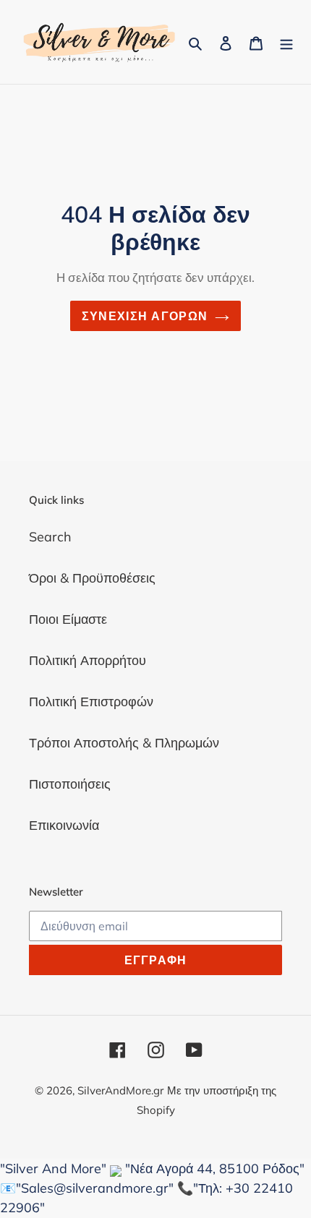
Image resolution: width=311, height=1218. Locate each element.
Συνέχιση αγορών (145, 316)
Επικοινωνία (64, 825)
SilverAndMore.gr (120, 1090)
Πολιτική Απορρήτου (87, 660)
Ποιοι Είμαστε (68, 619)
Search (50, 536)
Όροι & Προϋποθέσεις (92, 578)
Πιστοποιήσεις (70, 784)
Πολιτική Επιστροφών (91, 701)
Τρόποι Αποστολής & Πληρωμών (124, 742)
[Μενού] (286, 42)
